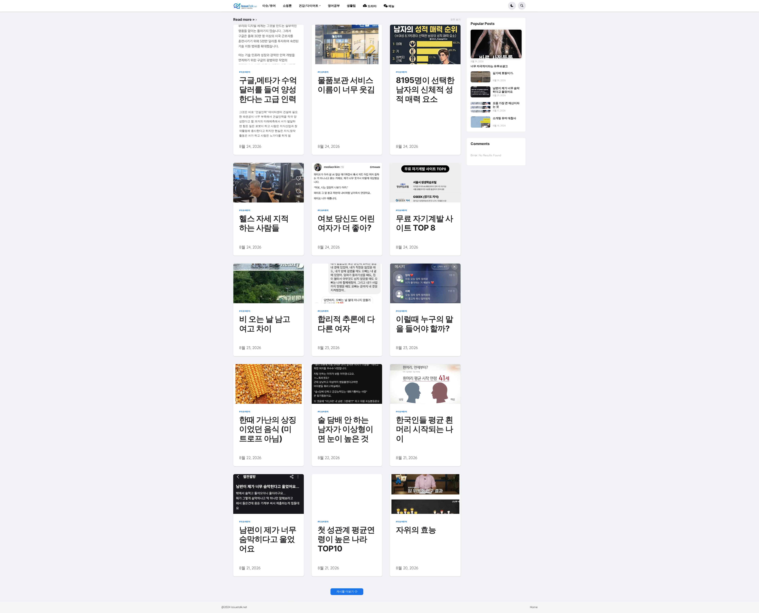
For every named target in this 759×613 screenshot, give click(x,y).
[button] (512, 6)
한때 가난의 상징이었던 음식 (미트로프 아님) (267, 429)
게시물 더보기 (345, 591)
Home (534, 607)
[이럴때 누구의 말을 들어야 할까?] (425, 283)
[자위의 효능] (425, 494)
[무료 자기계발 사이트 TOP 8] (425, 182)
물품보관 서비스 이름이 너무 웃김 (346, 85)
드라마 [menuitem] (372, 6)
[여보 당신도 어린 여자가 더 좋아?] (347, 182)
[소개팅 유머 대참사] (480, 121)
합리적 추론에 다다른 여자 (346, 324)
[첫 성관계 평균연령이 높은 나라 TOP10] (347, 494)
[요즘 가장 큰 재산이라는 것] (480, 106)
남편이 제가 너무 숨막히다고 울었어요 (267, 539)
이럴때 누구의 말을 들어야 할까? (424, 324)
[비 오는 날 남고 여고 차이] (268, 283)
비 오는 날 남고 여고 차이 (264, 324)
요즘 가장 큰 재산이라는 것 (506, 104)
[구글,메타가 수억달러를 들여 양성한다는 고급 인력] (268, 44)
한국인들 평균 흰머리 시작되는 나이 (424, 429)
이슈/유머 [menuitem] (269, 6)
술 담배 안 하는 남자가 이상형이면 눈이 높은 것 (345, 429)
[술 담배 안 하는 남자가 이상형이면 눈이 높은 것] (347, 384)
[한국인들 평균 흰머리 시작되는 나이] (425, 384)
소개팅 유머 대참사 (504, 118)
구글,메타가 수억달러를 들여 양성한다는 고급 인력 (268, 90)
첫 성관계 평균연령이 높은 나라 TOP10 (346, 539)
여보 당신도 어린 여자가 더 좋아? (346, 223)
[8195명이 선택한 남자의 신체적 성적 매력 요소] (425, 44)
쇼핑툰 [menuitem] (287, 6)
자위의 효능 (416, 530)
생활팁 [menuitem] (351, 6)
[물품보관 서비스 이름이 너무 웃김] (347, 44)
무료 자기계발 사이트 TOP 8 (424, 223)
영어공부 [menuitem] (334, 6)
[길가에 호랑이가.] (480, 76)
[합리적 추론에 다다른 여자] (347, 283)
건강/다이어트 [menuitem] (308, 6)
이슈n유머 (245, 72)
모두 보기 (455, 19)
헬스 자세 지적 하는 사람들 (264, 223)
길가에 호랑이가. (503, 73)
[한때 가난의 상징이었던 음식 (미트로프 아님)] (268, 384)
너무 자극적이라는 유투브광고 (489, 66)
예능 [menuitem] (391, 6)
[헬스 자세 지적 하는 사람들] (268, 182)
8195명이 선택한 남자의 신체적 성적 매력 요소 (425, 90)
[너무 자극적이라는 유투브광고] (496, 44)
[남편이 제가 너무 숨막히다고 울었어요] (268, 494)
